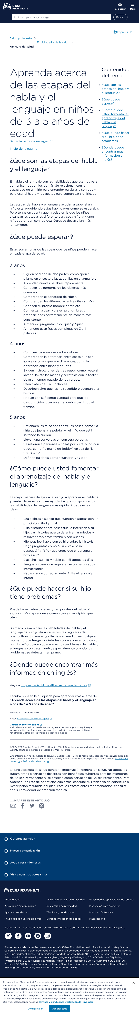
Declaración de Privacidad (79, 1002)
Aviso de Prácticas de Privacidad (65, 899)
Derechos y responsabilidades (64, 918)
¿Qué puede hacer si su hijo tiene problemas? (115, 137)
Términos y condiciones (60, 912)
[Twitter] (7, 936)
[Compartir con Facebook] (22, 805)
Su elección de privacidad (61, 906)
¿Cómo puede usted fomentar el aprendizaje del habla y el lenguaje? (115, 118)
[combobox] (61, 17)
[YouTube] (27, 936)
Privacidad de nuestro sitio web (23, 918)
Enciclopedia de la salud (53, 42)
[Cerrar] (133, 982)
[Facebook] (17, 936)
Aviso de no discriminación (20, 906)
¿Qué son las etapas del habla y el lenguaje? (115, 89)
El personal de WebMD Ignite (33, 718)
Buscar (120, 17)
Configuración (35, 1008)
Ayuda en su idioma (15, 912)
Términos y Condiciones (51, 1002)
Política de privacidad (34, 761)
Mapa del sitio (97, 918)
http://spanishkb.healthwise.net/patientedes (54, 685)
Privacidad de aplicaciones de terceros (112, 899)
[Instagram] (47, 936)
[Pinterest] (37, 936)
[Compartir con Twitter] (32, 805)
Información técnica (101, 912)
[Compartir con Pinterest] (41, 805)
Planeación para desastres (104, 906)
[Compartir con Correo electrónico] (13, 805)
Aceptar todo (59, 1008)
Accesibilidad (12, 899)
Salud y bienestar (21, 38)
